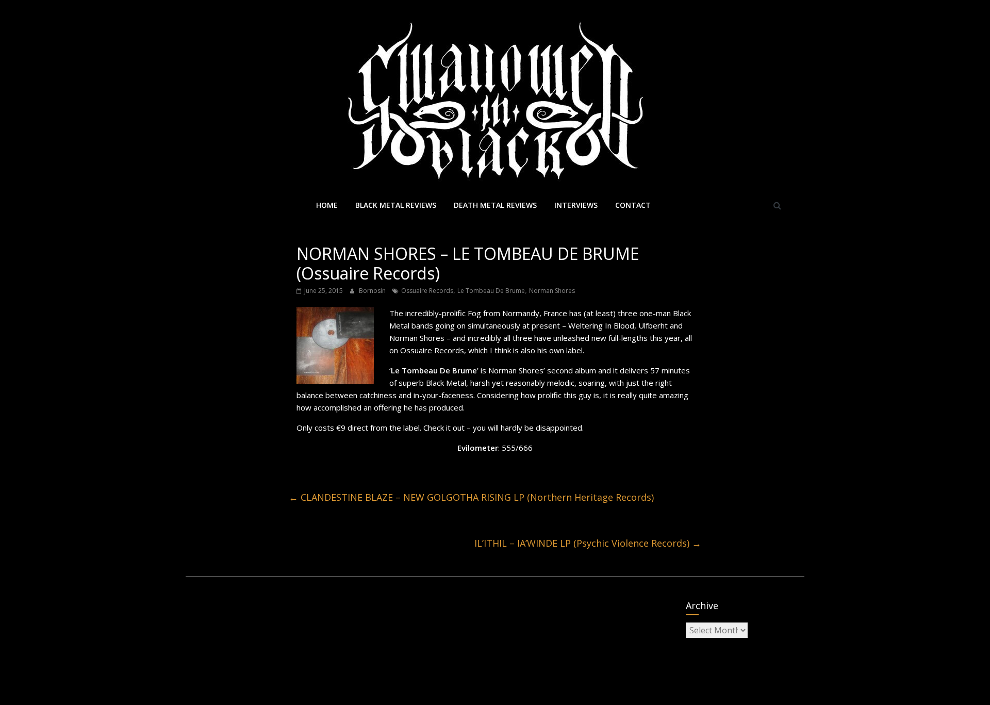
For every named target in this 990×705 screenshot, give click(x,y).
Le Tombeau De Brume (491, 290)
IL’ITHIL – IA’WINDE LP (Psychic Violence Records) (587, 543)
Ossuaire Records (427, 290)
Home (327, 205)
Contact (633, 205)
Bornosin (373, 290)
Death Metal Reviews (495, 205)
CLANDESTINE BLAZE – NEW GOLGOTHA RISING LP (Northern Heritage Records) (471, 497)
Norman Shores (552, 290)
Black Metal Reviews (395, 205)
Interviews (576, 205)
